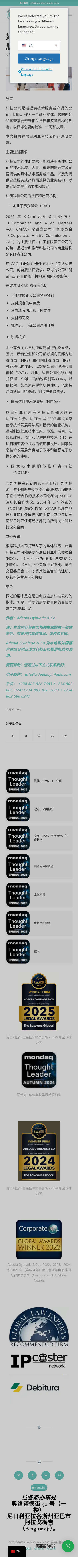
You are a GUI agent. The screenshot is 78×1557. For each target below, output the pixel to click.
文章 (9, 55)
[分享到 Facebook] (12, 736)
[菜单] (70, 14)
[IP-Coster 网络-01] (39, 1360)
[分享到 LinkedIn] (52, 736)
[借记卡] (39, 1390)
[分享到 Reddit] (65, 736)
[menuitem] (70, 14)
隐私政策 (27, 1548)
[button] (68, 1546)
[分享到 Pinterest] (39, 736)
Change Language (39, 58)
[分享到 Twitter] (25, 736)
